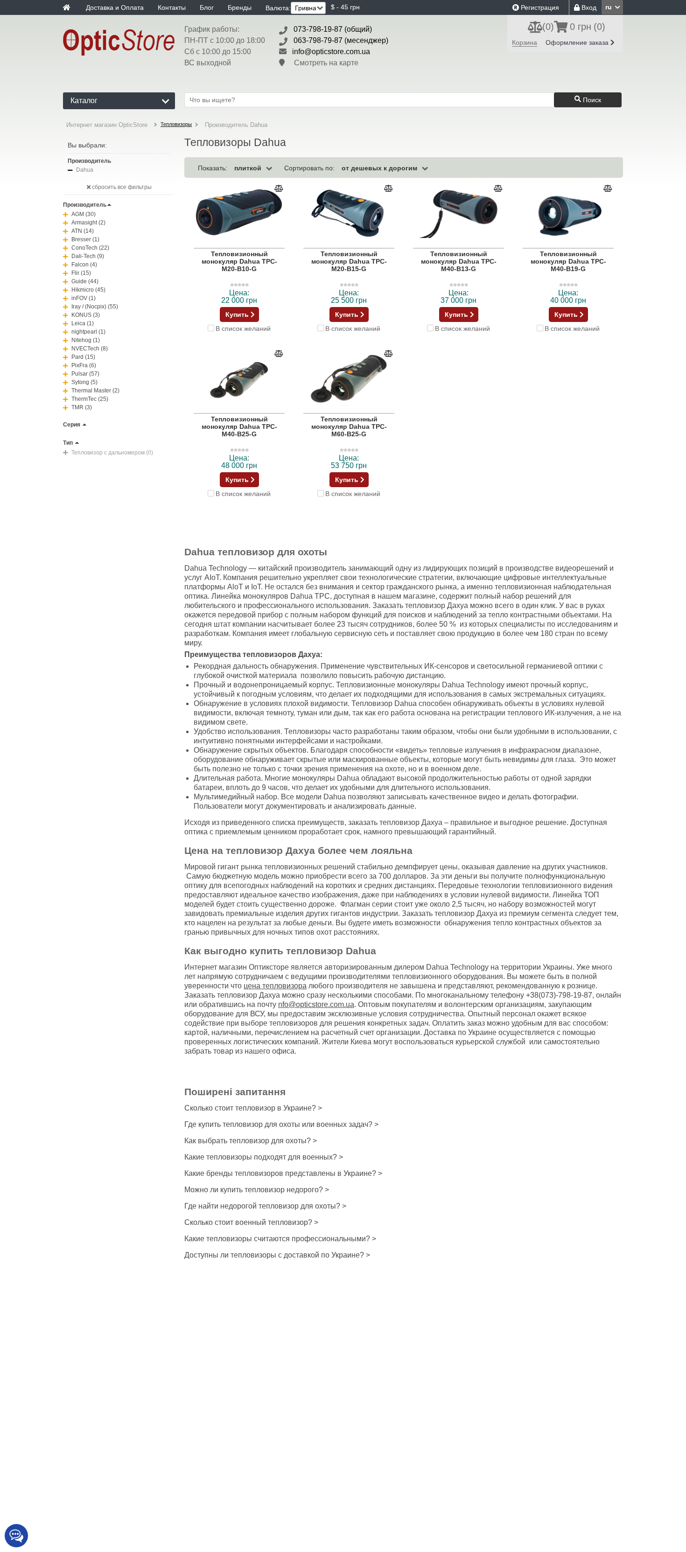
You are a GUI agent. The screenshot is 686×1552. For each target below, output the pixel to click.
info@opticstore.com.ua (331, 52)
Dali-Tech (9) (87, 256)
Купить (238, 314)
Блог (207, 7)
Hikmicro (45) (88, 290)
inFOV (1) (83, 298)
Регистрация (539, 7)
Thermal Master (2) (95, 390)
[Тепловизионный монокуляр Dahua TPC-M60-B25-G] (348, 378)
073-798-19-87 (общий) (333, 29)
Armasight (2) (88, 222)
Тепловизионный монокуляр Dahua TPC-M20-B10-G (239, 261)
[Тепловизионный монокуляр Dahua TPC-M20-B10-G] (239, 213)
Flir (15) (81, 273)
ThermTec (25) (89, 399)
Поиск (591, 100)
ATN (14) (82, 231)
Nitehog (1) (85, 340)
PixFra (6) (83, 365)
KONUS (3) (85, 315)
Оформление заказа (578, 42)
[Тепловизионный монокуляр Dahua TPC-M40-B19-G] (568, 213)
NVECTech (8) (89, 348)
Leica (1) (82, 323)
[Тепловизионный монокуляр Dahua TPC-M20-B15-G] (348, 213)
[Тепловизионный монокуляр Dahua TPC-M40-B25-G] (239, 378)
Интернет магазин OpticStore (106, 124)
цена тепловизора (275, 986)
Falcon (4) (84, 264)
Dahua (84, 170)
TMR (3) (81, 407)
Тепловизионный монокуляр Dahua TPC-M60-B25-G (349, 426)
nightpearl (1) (88, 332)
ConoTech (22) (90, 248)
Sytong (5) (84, 382)
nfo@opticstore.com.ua (316, 1004)
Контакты (172, 7)
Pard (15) (83, 357)
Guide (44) (84, 281)
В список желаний (243, 328)
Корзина (524, 42)
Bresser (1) (85, 239)
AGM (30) (83, 214)
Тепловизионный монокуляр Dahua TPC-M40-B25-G (239, 426)
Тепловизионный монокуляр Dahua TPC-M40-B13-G (459, 261)
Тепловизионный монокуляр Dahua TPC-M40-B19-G (568, 261)
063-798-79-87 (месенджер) (341, 40)
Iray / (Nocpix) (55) (94, 306)
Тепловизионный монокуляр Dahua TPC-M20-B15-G (349, 261)
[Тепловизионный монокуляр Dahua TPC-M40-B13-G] (458, 213)
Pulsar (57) (85, 374)
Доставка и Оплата (115, 7)
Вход (588, 7)
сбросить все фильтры (121, 187)
